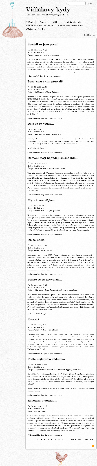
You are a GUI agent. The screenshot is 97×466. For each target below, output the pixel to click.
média (36, 55)
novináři (44, 55)
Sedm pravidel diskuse (39, 25)
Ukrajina (37, 168)
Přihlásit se (89, 35)
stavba (55, 330)
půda (35, 290)
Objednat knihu (35, 29)
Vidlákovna (38, 92)
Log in (43, 76)
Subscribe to (93, 446)
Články (30, 22)
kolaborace (54, 55)
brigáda (55, 92)
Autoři (43, 22)
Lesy (46, 290)
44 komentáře (33, 395)
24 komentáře (33, 118)
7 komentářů (33, 76)
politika (56, 211)
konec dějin (46, 211)
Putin (43, 250)
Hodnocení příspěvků (70, 25)
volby (48, 134)
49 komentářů (33, 152)
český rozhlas (39, 369)
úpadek (36, 211)
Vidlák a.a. (39, 52)
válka (45, 168)
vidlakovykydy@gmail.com (55, 15)
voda (41, 290)
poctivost (73, 290)
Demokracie (39, 134)
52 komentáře (33, 195)
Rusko (36, 250)
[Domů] (12, 20)
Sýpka (48, 92)
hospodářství (56, 290)
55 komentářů (33, 314)
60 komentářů (33, 234)
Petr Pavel (78, 369)
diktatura (56, 134)
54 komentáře (33, 274)
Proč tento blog (73, 22)
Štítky (55, 22)
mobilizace (54, 168)
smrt (62, 168)
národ (65, 290)
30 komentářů (33, 353)
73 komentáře (33, 435)
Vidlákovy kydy (48, 10)
